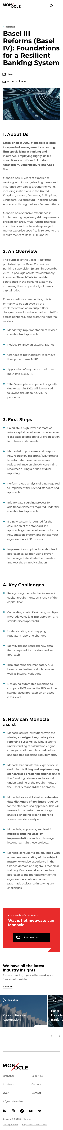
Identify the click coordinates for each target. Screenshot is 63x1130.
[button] (59, 1036)
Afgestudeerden (13, 1101)
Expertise (37, 1076)
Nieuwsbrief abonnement (25, 915)
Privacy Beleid (10, 1124)
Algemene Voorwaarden (34, 1124)
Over (6, 1093)
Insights (10, 26)
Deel (10, 74)
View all (7, 986)
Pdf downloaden (17, 81)
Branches (8, 1076)
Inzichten (8, 1084)
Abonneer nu (31, 937)
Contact (36, 1093)
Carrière (36, 1084)
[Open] (58, 6)
